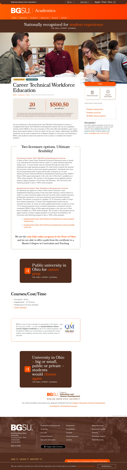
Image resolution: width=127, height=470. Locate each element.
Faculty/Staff (70, 429)
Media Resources (97, 425)
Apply (97, 2)
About (14, 18)
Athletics (64, 18)
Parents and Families (99, 429)
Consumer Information (48, 440)
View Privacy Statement (86, 466)
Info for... (70, 2)
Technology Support (98, 436)
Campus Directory (47, 436)
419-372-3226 (104, 133)
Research (55, 18)
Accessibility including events (50, 425)
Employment (70, 425)
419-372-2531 (15, 442)
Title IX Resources (98, 440)
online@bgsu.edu (94, 133)
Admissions (23, 18)
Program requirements (94, 109)
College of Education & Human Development (88, 403)
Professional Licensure (69, 406)
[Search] (114, 2)
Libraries (69, 440)
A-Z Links (44, 433)
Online (28, 95)
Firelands (69, 433)
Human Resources (72, 436)
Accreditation (55, 406)
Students (95, 433)
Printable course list (93, 113)
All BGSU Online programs (96, 116)
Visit (104, 2)
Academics (34, 18)
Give (110, 2)
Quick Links (83, 2)
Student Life (45, 18)
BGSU (15, 95)
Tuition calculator (20, 307)
